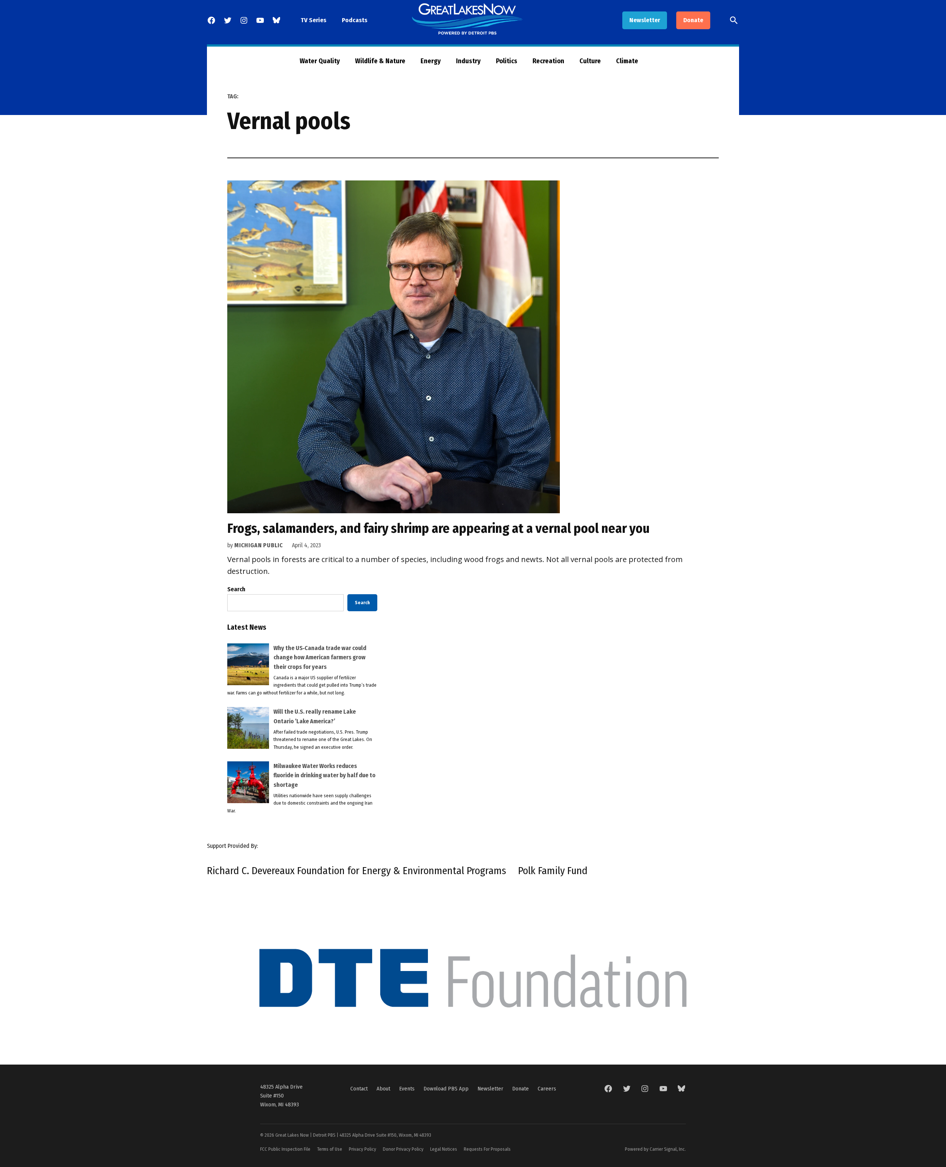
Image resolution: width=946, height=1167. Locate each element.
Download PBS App (446, 1088)
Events (407, 1088)
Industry (468, 61)
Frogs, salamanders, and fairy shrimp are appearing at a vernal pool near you (438, 528)
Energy (431, 61)
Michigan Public (258, 545)
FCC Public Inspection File (285, 1149)
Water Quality (320, 61)
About (383, 1088)
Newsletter (644, 20)
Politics (506, 61)
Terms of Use (329, 1149)
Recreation (548, 61)
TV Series (313, 20)
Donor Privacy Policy (403, 1149)
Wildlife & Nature (380, 61)
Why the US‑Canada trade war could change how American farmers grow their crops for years (319, 657)
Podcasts (354, 20)
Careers (547, 1088)
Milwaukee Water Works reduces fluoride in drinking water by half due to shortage (324, 775)
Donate (693, 20)
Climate (627, 61)
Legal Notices (443, 1149)
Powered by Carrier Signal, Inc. (655, 1149)
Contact (359, 1088)
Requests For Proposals (487, 1149)
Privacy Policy (362, 1149)
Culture (590, 61)
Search (236, 589)
